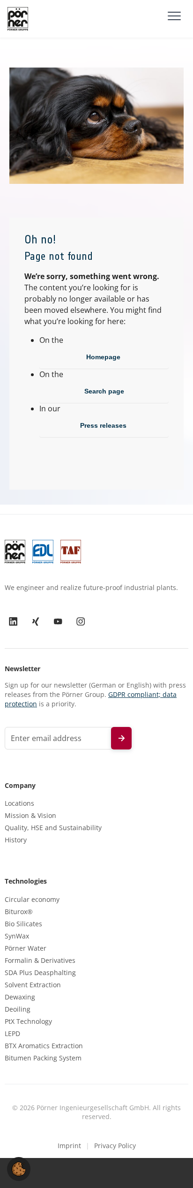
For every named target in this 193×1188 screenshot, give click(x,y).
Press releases (104, 425)
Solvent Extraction (33, 985)
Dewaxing (20, 997)
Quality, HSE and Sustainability (53, 828)
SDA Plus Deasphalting (40, 973)
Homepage (104, 357)
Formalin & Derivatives (40, 960)
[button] (19, 1168)
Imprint (69, 1145)
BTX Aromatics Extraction (44, 1046)
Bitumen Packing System (43, 1058)
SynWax (17, 936)
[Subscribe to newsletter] (121, 738)
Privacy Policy (115, 1145)
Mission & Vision (30, 815)
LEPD (12, 1033)
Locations (19, 803)
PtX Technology (28, 1021)
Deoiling (17, 1009)
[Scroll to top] (172, 1167)
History (16, 840)
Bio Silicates (23, 924)
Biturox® (19, 912)
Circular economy (32, 899)
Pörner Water (25, 948)
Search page (104, 391)
